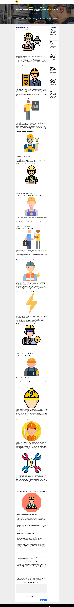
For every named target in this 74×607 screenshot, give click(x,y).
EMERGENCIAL (29, 1)
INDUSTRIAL (53, 1)
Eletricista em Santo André (41, 605)
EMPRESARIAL (45, 1)
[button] (41, 600)
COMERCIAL (41, 1)
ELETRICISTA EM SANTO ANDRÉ (23, 1)
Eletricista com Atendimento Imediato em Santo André (53, 81)
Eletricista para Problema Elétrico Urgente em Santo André (53, 93)
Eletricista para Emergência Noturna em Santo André (53, 56)
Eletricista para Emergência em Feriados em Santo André (53, 43)
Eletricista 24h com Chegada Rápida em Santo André (53, 69)
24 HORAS (33, 1)
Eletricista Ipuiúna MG (19, 488)
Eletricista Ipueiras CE (19, 486)
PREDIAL (49, 1)
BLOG (56, 1)
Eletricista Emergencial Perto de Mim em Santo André (53, 31)
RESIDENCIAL (37, 1)
